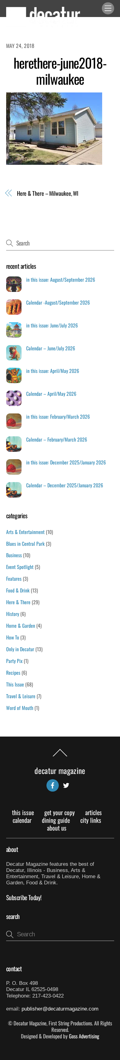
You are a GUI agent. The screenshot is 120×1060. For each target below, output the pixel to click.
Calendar (22, 820)
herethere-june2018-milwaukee (60, 71)
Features (14, 578)
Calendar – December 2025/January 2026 (64, 485)
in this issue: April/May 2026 (52, 371)
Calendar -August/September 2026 (58, 302)
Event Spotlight (20, 567)
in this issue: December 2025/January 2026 (66, 462)
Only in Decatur (20, 649)
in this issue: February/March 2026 (58, 416)
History (12, 614)
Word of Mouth (19, 708)
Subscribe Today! (24, 897)
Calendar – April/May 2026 (51, 394)
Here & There (18, 602)
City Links (90, 820)
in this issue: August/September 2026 (60, 279)
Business (14, 555)
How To (12, 637)
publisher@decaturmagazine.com (60, 1009)
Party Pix (14, 661)
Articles (93, 812)
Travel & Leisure (20, 696)
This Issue (15, 684)
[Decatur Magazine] (43, 24)
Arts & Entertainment (25, 532)
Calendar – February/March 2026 (56, 439)
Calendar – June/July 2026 (50, 348)
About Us (56, 827)
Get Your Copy (59, 812)
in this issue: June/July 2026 (52, 325)
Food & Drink (18, 590)
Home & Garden (20, 625)
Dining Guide (56, 820)
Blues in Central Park (25, 543)
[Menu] (108, 8)
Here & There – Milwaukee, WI (47, 193)
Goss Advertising (84, 1036)
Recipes (13, 672)
